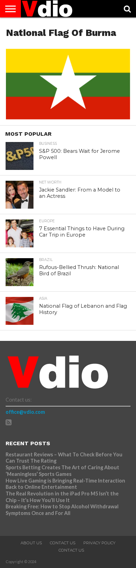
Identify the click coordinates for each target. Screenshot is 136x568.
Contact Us (62, 542)
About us (31, 542)
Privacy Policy (99, 542)
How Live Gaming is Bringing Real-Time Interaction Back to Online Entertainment (65, 484)
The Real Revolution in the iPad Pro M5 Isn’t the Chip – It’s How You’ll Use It (62, 497)
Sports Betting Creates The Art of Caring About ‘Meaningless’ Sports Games (62, 470)
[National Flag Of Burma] (68, 117)
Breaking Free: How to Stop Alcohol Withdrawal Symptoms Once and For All (62, 509)
